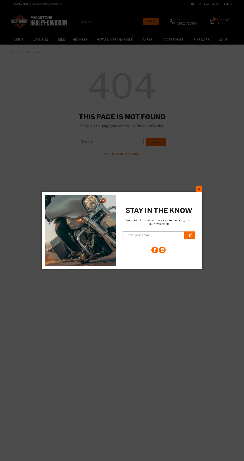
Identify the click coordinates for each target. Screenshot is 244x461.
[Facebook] (154, 250)
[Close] (199, 189)
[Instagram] (162, 250)
